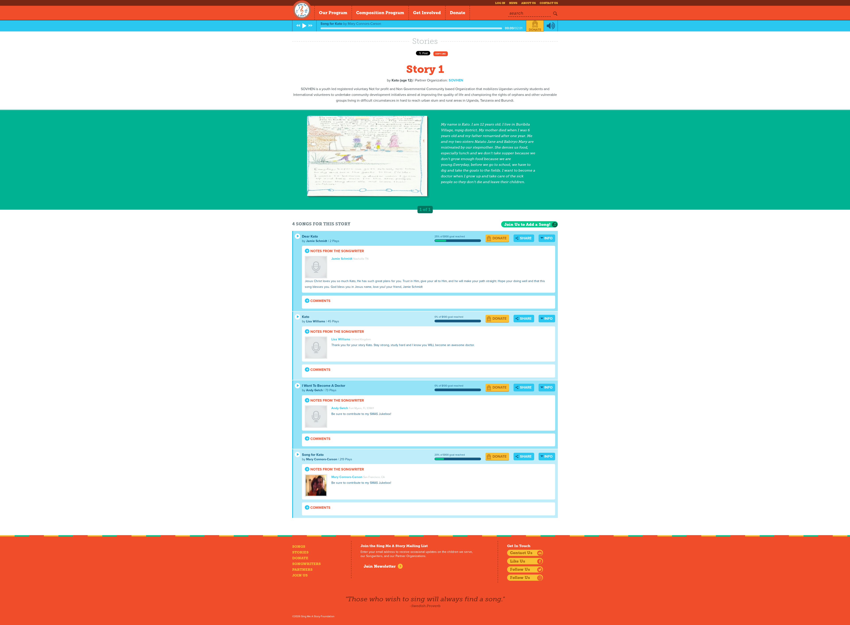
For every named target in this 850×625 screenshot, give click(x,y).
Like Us (517, 561)
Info (548, 238)
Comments (319, 301)
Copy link (440, 54)
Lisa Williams (315, 321)
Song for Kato (313, 455)
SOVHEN (456, 80)
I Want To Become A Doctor (323, 385)
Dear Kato (310, 236)
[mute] (550, 26)
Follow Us (520, 569)
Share (525, 238)
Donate (457, 12)
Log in (500, 3)
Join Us (300, 575)
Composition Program (380, 12)
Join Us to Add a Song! (527, 224)
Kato (305, 317)
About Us (528, 3)
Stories (300, 552)
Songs (298, 546)
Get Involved (427, 12)
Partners (302, 569)
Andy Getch (314, 390)
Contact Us (549, 3)
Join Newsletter (380, 566)
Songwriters (306, 564)
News (513, 3)
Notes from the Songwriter (336, 251)
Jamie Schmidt (316, 241)
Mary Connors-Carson (321, 459)
